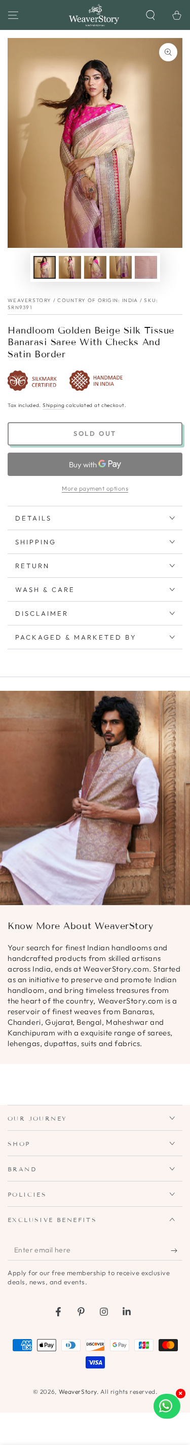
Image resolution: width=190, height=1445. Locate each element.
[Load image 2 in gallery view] (70, 267)
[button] (150, 15)
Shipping (54, 405)
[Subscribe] (176, 1250)
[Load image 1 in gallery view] (44, 267)
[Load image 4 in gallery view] (120, 267)
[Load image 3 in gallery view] (95, 267)
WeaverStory (78, 1391)
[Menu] (13, 15)
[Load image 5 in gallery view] (146, 267)
